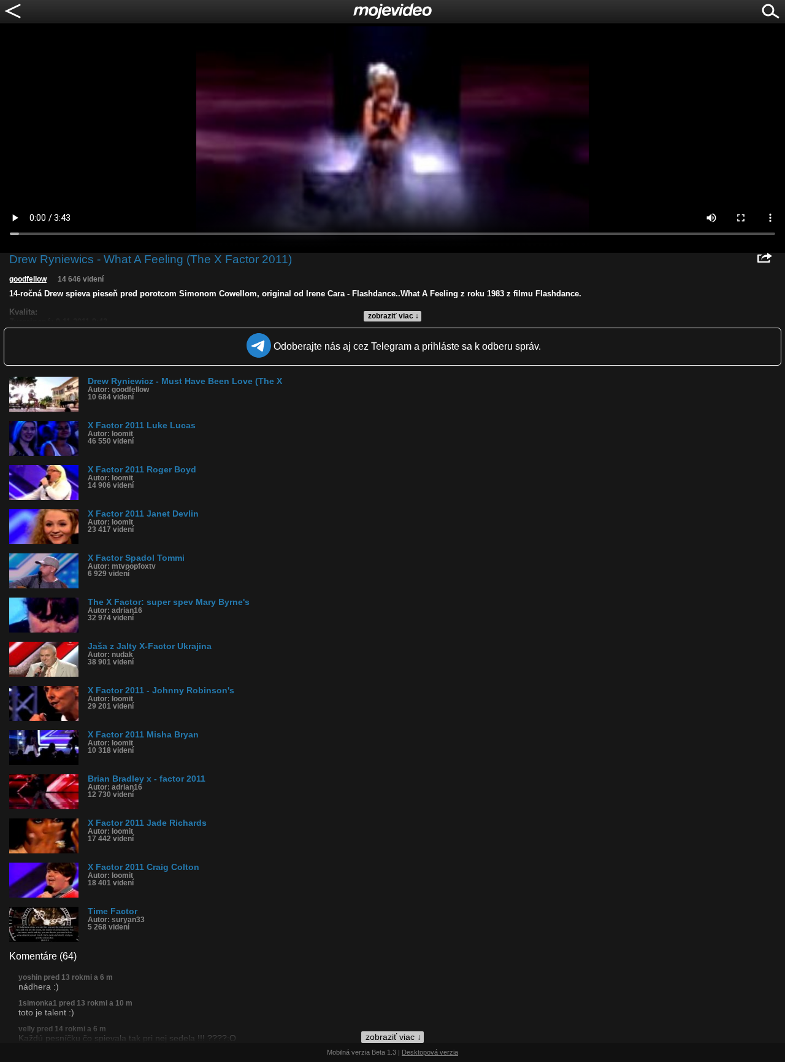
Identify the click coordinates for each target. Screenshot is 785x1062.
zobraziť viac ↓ (393, 316)
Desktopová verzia (430, 1052)
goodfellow (28, 279)
